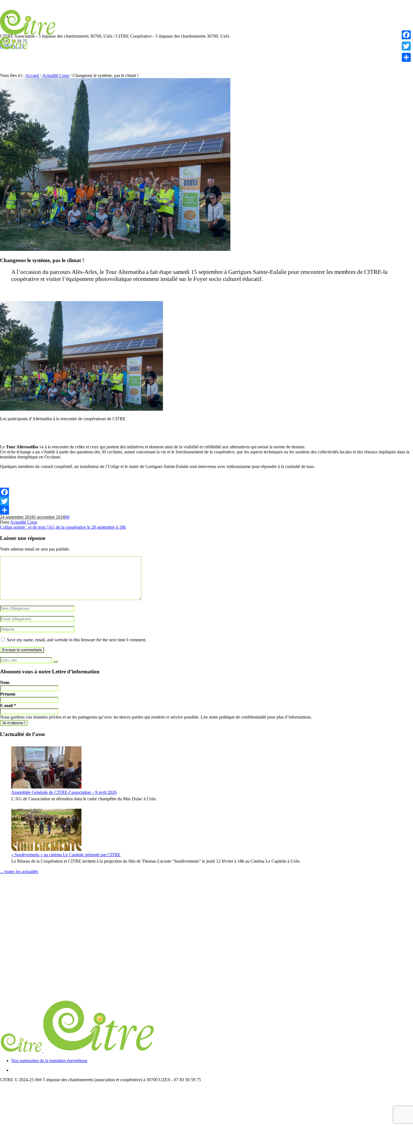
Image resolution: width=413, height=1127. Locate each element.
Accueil (32, 75)
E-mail (8, 705)
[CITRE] (78, 1051)
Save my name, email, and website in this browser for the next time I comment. (76, 639)
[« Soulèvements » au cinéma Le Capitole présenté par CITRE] (46, 830)
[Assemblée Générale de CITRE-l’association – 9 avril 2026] (46, 767)
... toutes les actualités (19, 871)
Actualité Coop (55, 75)
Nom (4, 682)
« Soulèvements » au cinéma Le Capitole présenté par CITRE (66, 854)
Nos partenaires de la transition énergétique (49, 1060)
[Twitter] (206, 501)
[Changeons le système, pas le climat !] (115, 249)
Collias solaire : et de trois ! (24, 527)
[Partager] (206, 510)
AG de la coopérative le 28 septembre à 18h (87, 527)
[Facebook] (206, 492)
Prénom (7, 694)
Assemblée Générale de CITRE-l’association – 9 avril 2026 (64, 792)
